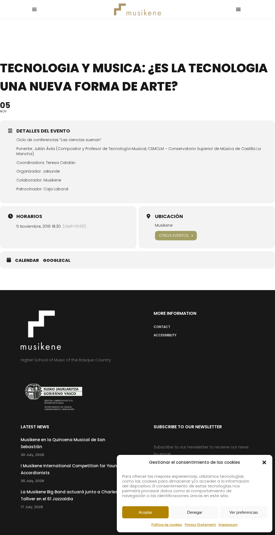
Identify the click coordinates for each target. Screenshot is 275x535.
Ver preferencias (243, 512)
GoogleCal (56, 260)
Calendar (27, 260)
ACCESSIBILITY (165, 335)
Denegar (194, 512)
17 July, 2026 (32, 506)
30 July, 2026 (32, 454)
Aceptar (145, 512)
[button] (264, 462)
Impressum (228, 524)
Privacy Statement (200, 524)
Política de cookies (166, 524)
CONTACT (162, 326)
